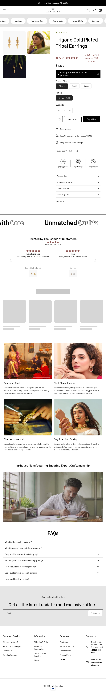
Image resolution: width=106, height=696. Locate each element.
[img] (53, 242)
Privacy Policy (65, 655)
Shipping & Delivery (42, 642)
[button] (73, 119)
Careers (63, 659)
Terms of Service (67, 646)
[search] (88, 10)
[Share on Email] (71, 151)
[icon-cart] (100, 10)
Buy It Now (91, 119)
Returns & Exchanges (12, 646)
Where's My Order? (10, 642)
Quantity (60, 104)
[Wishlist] (94, 10)
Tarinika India (56, 686)
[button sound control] (99, 518)
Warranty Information (39, 647)
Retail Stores (65, 650)
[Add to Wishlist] (59, 119)
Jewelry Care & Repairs (40, 654)
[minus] (58, 110)
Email (8, 613)
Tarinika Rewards (10, 655)
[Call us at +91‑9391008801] (77, 151)
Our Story (64, 642)
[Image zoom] (14, 42)
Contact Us (7, 650)
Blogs (36, 660)
